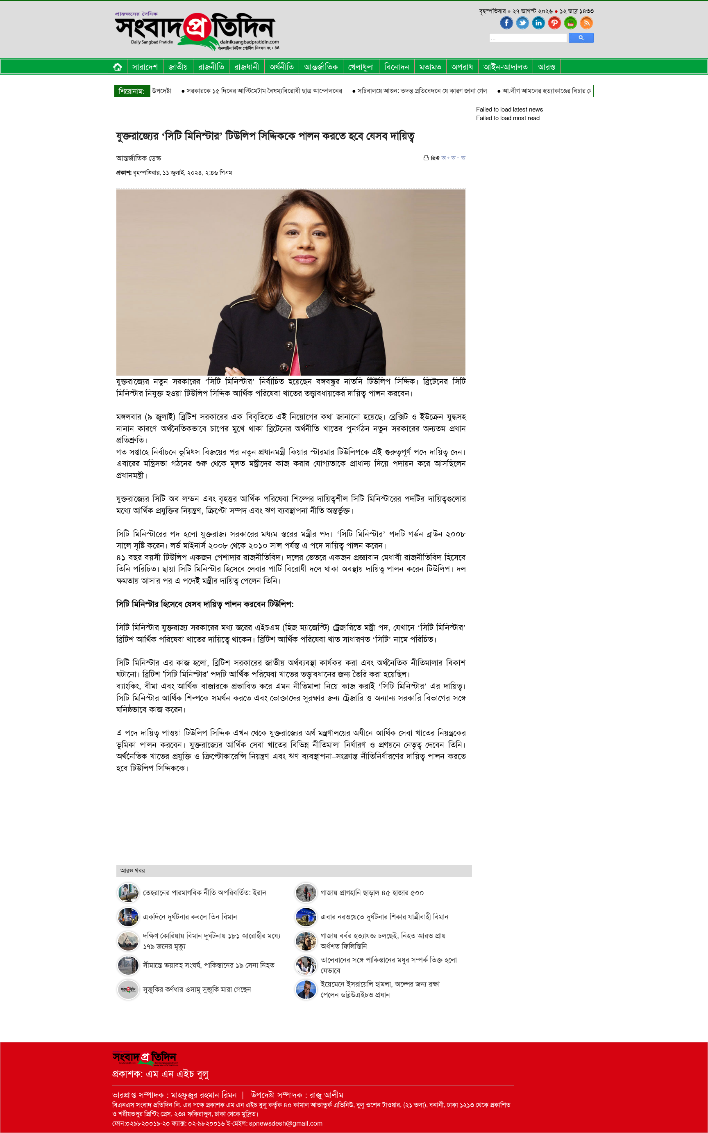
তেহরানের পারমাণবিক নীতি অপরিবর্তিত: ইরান (204, 893)
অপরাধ (462, 67)
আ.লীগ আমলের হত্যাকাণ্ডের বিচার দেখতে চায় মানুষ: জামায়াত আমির (564, 91)
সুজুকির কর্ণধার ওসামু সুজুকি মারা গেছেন (197, 989)
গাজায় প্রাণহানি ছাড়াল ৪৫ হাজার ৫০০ (372, 893)
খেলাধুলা (361, 67)
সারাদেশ (145, 67)
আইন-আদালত (505, 67)
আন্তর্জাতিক (321, 67)
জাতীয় (178, 67)
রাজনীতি (211, 67)
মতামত (430, 67)
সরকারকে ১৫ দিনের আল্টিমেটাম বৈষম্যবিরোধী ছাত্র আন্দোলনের (244, 91)
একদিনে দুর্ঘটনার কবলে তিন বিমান (190, 917)
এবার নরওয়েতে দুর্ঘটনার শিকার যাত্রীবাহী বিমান (385, 917)
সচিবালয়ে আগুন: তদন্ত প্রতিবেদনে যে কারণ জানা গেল (402, 91)
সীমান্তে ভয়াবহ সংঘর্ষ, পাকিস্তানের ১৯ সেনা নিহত (209, 965)
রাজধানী (246, 67)
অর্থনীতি (282, 67)
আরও (546, 67)
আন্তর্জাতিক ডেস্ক (138, 158)
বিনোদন (396, 67)
